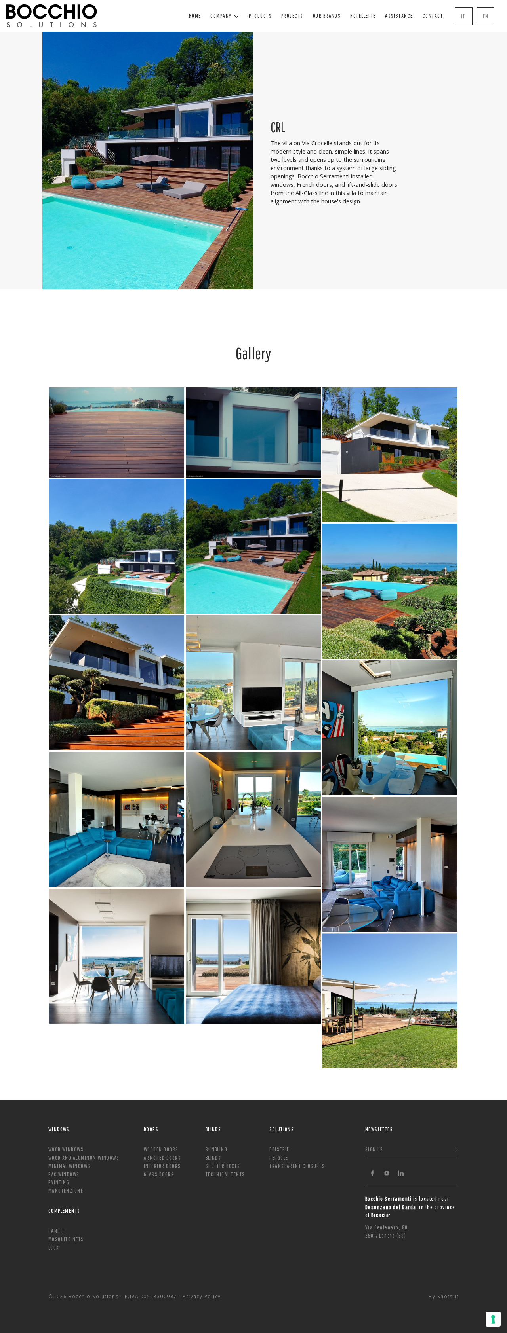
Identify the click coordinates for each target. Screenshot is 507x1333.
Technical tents (225, 1174)
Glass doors (159, 1174)
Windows (59, 1129)
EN (486, 16)
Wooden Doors (161, 1149)
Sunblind (217, 1149)
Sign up (374, 1149)
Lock (53, 1247)
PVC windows (64, 1174)
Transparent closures (297, 1165)
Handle (56, 1230)
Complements (64, 1210)
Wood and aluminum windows (84, 1157)
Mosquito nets (66, 1239)
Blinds (213, 1129)
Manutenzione (66, 1190)
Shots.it (448, 1296)
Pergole (278, 1157)
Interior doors (162, 1165)
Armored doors (162, 1157)
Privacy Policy (202, 1296)
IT (463, 16)
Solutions (281, 1129)
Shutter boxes (223, 1165)
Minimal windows (69, 1165)
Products (260, 15)
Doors (151, 1129)
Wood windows (66, 1149)
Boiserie (279, 1149)
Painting (59, 1182)
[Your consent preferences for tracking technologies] (493, 1319)
